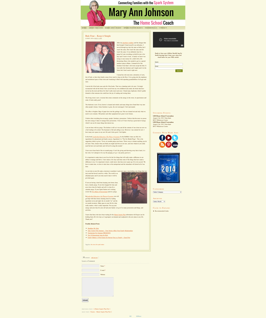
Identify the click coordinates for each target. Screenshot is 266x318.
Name (102, 266)
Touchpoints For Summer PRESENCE (99, 233)
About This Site (96, 28)
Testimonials (151, 28)
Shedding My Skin (93, 228)
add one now (94, 257)
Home (84, 28)
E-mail (103, 270)
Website (102, 274)
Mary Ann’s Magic (113, 28)
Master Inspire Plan (120, 215)
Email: (156, 66)
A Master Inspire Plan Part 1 (102, 309)
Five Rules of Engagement (100, 192)
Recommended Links (161, 211)
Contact (163, 28)
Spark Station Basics (133, 28)
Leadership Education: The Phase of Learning (106, 137)
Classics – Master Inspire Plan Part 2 (101, 312)
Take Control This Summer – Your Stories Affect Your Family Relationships (110, 231)
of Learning (110, 196)
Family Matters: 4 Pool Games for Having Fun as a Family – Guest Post (109, 237)
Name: (157, 62)
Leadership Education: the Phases (97, 196)
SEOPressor (138, 316)
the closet (93, 244)
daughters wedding (128, 43)
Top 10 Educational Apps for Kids (98, 235)
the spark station (100, 244)
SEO (130, 316)
